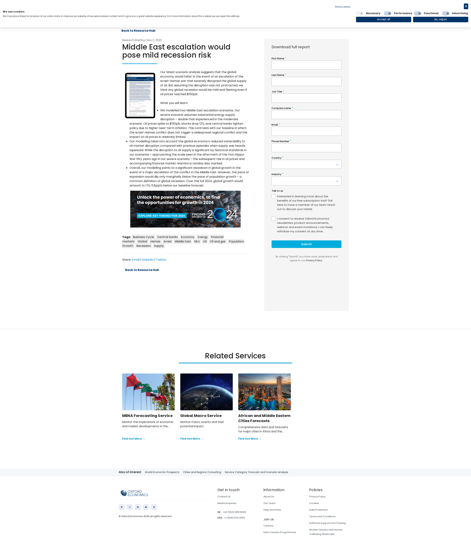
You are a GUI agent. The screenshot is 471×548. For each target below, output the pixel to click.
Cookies (314, 503)
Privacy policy (342, 6)
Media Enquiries (226, 503)
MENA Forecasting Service (147, 415)
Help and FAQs (272, 509)
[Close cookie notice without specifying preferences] (466, 6)
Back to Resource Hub (142, 270)
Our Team (269, 503)
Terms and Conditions (322, 516)
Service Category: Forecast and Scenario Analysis (256, 472)
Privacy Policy (317, 496)
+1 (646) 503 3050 (234, 517)
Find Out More (133, 438)
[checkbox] (359, 13)
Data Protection (318, 509)
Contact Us (224, 496)
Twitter (161, 260)
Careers (268, 525)
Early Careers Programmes (279, 532)
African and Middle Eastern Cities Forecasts (264, 418)
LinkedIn (148, 260)
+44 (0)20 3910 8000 (234, 512)
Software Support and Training (327, 523)
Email (136, 260)
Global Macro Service (201, 415)
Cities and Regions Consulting (202, 472)
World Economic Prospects (162, 472)
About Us (268, 496)
